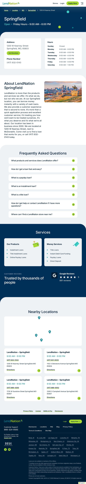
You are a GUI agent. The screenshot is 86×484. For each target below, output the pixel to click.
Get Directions (13, 53)
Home (6, 10)
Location (15, 10)
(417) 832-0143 (13, 360)
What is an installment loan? (23, 186)
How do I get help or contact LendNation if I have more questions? (35, 204)
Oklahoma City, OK (73, 441)
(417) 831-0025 (53, 360)
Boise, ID (31, 438)
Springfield (32, 10)
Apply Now (74, 421)
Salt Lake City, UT (58, 445)
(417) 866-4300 (13, 388)
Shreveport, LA (75, 455)
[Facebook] (5, 449)
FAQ (51, 427)
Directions (11, 370)
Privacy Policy (28, 411)
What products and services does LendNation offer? (34, 160)
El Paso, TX (66, 448)
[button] (39, 318)
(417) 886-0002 (53, 388)
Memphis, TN (75, 438)
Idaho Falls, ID (63, 455)
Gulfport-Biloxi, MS (57, 452)
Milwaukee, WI (33, 441)
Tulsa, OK (75, 448)
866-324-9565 (11, 429)
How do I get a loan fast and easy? (26, 169)
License (38, 411)
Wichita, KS (70, 445)
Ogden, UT (44, 452)
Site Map (48, 430)
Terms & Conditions (35, 430)
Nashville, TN (43, 448)
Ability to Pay (47, 411)
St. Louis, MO (41, 438)
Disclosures (59, 411)
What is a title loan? (20, 194)
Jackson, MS (33, 445)
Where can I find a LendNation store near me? (31, 214)
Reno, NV (42, 455)
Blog (57, 427)
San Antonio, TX (44, 445)
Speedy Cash (8, 438)
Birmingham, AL (34, 452)
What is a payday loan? (21, 177)
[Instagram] (9, 449)
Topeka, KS (32, 455)
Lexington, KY (51, 455)
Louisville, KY (64, 438)
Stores (55, 3)
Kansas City (32, 448)
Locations (43, 427)
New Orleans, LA (59, 441)
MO (23, 10)
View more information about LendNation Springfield (23, 360)
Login (62, 3)
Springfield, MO (55, 448)
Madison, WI (70, 452)
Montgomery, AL (46, 441)
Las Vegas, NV (52, 438)
